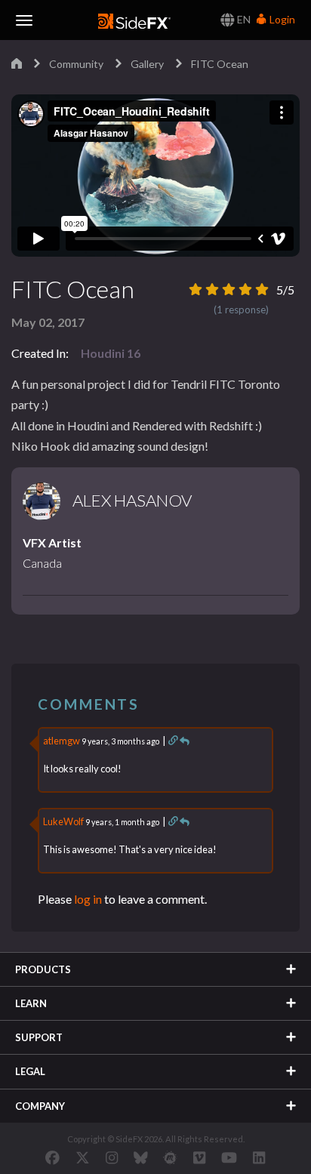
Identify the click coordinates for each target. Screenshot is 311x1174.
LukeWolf (63, 821)
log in (88, 899)
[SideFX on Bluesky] (141, 1157)
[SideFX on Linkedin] (259, 1157)
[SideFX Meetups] (170, 1157)
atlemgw (61, 741)
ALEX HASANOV (132, 500)
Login (281, 19)
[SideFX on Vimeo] (199, 1157)
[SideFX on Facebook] (52, 1157)
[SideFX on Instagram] (112, 1157)
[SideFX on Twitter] (82, 1157)
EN (243, 19)
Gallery (147, 63)
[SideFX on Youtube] (229, 1157)
